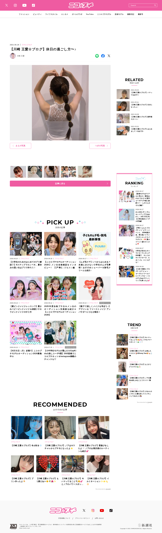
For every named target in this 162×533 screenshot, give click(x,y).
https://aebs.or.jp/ (24, 528)
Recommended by (101, 489)
